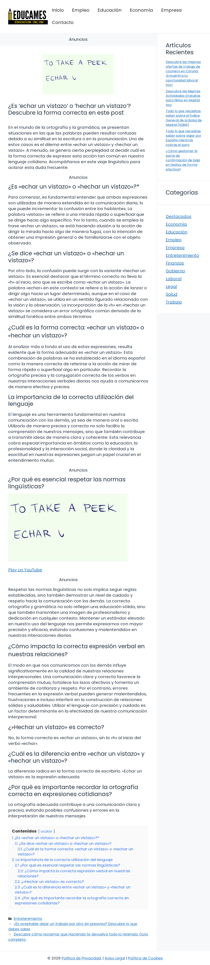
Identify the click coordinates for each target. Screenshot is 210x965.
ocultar (46, 831)
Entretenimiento (28, 918)
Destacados (178, 216)
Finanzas (175, 263)
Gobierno (175, 271)
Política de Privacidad (81, 958)
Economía (141, 10)
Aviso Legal (115, 958)
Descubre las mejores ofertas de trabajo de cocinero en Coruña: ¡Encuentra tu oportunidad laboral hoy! (183, 73)
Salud (171, 294)
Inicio (58, 10)
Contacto (63, 22)
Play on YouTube (25, 570)
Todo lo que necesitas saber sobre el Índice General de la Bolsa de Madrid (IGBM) (184, 118)
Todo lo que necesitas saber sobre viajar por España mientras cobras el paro (183, 138)
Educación (110, 10)
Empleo (80, 10)
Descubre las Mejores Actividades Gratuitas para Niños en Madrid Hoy (183, 98)
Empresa (171, 10)
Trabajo (174, 302)
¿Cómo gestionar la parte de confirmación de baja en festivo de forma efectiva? (183, 160)
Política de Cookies (145, 958)
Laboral (173, 279)
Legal (171, 286)
